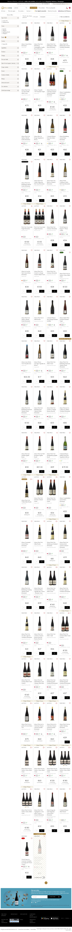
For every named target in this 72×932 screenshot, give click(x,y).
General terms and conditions (24, 929)
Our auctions (21, 11)
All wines (3, 11)
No (36, 902)
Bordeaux (54, 1)
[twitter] (63, 918)
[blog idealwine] (70, 918)
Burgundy (48, 1)
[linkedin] (68, 918)
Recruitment (14, 914)
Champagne (60, 1)
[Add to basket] (29, 63)
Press (21, 919)
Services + (29, 11)
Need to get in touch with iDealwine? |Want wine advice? (33, 3)
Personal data (33, 929)
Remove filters (10, 15)
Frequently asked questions (33, 921)
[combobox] (68, 4)
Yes (33, 902)
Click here (32, 3)
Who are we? (23, 914)
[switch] (43, 877)
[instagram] (65, 918)
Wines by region (11, 11)
